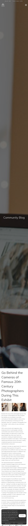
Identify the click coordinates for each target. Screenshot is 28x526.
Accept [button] (22, 515)
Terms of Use (7, 523)
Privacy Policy (20, 523)
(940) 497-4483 (8, 1)
